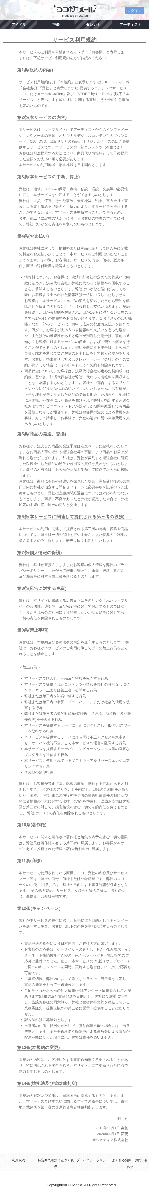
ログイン (134, 11)
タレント (93, 24)
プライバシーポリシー (92, 1160)
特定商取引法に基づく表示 (56, 1163)
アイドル (18, 24)
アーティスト (130, 24)
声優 (56, 24)
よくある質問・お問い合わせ (130, 1163)
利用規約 (18, 1160)
